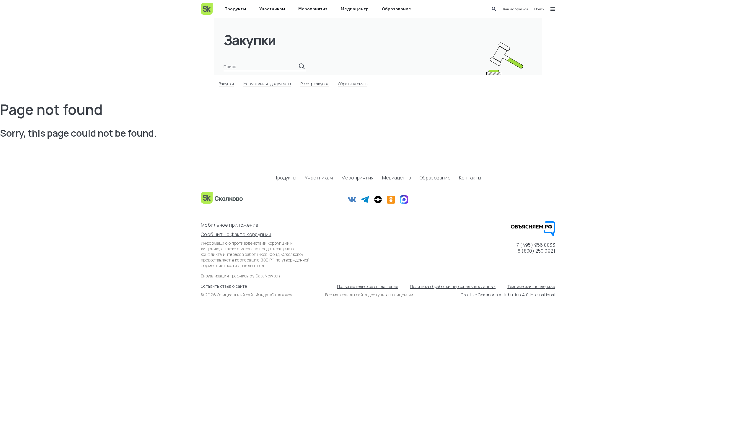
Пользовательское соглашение (367, 286)
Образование (396, 8)
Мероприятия (313, 8)
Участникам (272, 8)
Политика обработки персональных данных (453, 286)
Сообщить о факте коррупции (236, 234)
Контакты (470, 177)
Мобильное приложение (229, 225)
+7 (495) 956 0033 (534, 245)
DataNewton (267, 276)
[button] (515, 9)
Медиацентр (355, 8)
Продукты (235, 8)
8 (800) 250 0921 (536, 251)
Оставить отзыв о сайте (224, 286)
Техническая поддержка (531, 286)
